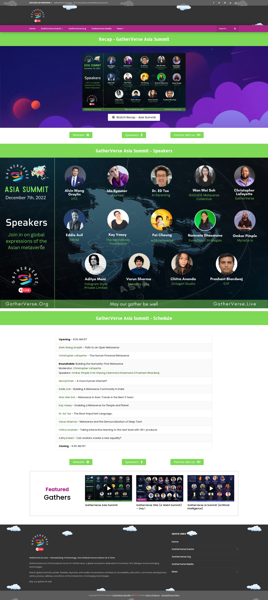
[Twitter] (219, 3)
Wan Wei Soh (67, 397)
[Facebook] (213, 3)
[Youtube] (230, 3)
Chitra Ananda (68, 429)
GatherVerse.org (77, 28)
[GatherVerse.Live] (37, 15)
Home (32, 28)
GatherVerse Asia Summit (101, 505)
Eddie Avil (64, 389)
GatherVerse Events (51, 28)
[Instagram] (236, 3)
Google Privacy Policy (170, 595)
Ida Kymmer (66, 381)
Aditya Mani (66, 438)
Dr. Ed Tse (65, 413)
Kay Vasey (65, 405)
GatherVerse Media (101, 28)
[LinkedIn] (225, 3)
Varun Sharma (68, 421)
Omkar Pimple (80, 373)
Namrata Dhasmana (120, 373)
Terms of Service (153, 595)
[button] (134, 117)
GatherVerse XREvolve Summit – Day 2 (70, 3)
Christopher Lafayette (73, 355)
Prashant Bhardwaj (147, 373)
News (119, 28)
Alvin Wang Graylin (70, 347)
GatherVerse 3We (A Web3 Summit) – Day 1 (159, 506)
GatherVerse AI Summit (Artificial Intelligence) (208, 506)
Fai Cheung (98, 373)
